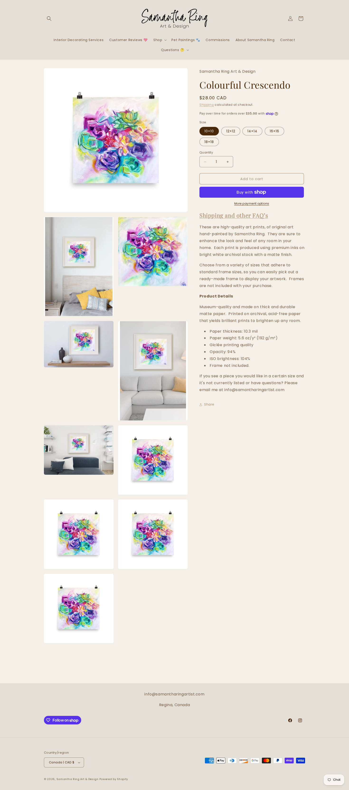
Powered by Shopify (113, 779)
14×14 (252, 131)
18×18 (209, 141)
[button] (49, 18)
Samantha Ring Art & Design (78, 779)
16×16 (274, 131)
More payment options (251, 203)
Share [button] (209, 404)
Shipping (206, 105)
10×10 (209, 131)
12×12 (230, 131)
